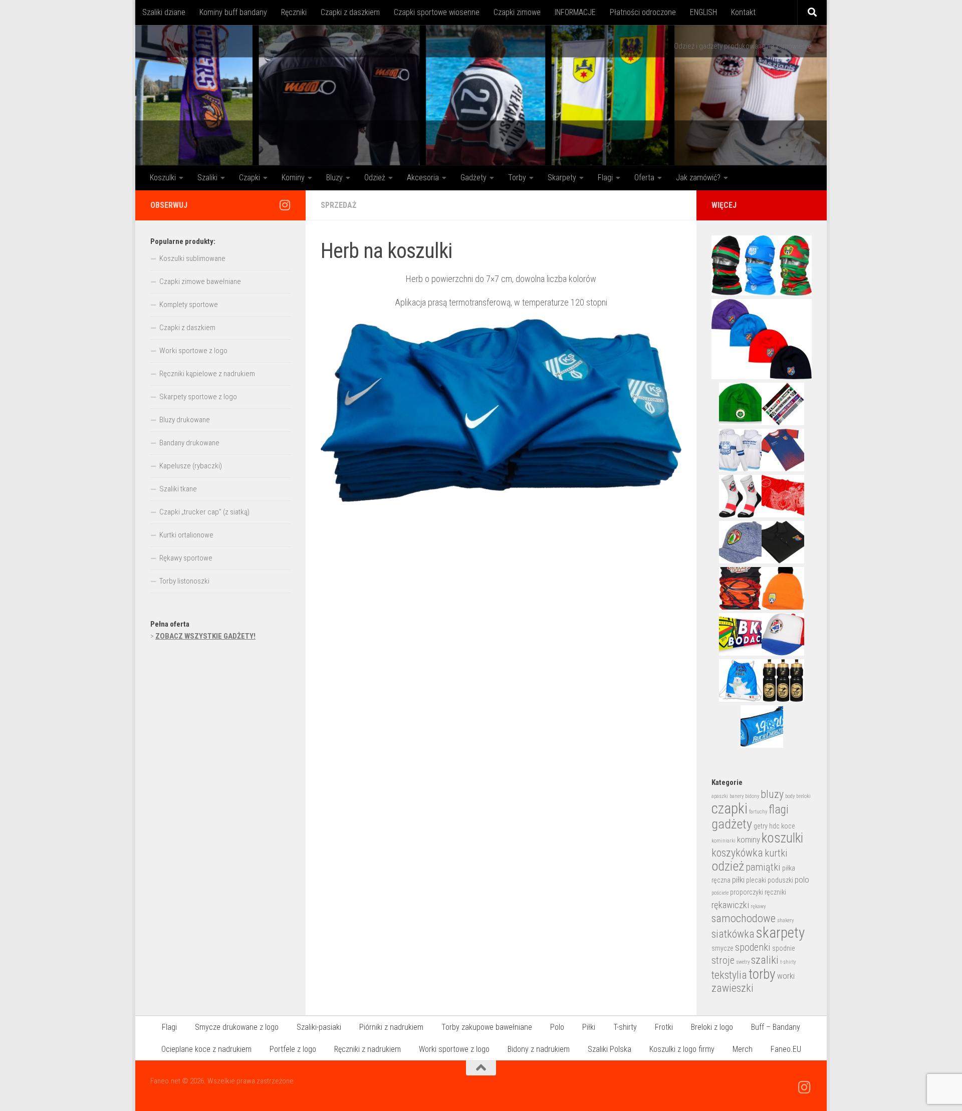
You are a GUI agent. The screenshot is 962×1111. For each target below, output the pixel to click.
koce (788, 826)
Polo (557, 1027)
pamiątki (763, 867)
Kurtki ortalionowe (186, 534)
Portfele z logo (293, 1049)
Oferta (644, 177)
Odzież (374, 177)
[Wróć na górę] (481, 1067)
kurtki (776, 853)
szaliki (765, 960)
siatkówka (733, 934)
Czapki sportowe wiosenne (436, 12)
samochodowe (743, 918)
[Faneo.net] (285, 205)
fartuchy (758, 811)
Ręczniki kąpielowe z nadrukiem (207, 373)
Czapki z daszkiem (350, 12)
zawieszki (732, 988)
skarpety (780, 932)
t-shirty (788, 962)
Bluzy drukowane (184, 419)
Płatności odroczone (643, 12)
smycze (722, 948)
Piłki (588, 1027)
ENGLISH (703, 12)
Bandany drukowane (189, 442)
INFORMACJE (575, 12)
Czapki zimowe (517, 12)
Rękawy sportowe (185, 558)
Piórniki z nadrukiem (391, 1027)
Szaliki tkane (178, 488)
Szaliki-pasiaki (319, 1027)
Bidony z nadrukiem (539, 1049)
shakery (785, 920)
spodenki (753, 947)
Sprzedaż (338, 205)
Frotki (664, 1027)
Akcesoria (423, 177)
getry (761, 826)
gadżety (731, 823)
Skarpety (562, 177)
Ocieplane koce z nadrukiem (206, 1049)
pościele (720, 893)
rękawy (758, 906)
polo (802, 880)
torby (762, 974)
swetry (743, 962)
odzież (727, 866)
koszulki (782, 838)
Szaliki (207, 177)
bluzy (772, 794)
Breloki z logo (712, 1027)
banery (737, 796)
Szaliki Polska (609, 1049)
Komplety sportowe (188, 304)
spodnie (783, 948)
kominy (748, 840)
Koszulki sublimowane (192, 258)
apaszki (719, 796)
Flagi (605, 177)
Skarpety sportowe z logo (198, 396)
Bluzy (334, 177)
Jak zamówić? (698, 177)
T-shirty (625, 1027)
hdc (774, 826)
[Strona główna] (481, 95)
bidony (752, 796)
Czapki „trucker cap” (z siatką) (204, 511)
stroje (723, 960)
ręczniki (775, 892)
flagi (779, 809)
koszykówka (737, 853)
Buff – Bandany (775, 1027)
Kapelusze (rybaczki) (190, 465)
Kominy (293, 177)
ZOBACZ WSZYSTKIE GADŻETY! (205, 636)
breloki (803, 796)
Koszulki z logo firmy (681, 1049)
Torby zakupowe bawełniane (486, 1027)
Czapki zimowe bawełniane (200, 281)
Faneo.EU (786, 1049)
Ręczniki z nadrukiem (367, 1049)
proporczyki (746, 892)
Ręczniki (294, 12)
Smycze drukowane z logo (237, 1027)
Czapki (249, 177)
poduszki (780, 880)
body (790, 796)
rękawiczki (730, 905)
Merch (743, 1049)
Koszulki (163, 177)
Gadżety (473, 177)
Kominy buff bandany (233, 12)
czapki (729, 808)
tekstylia (729, 975)
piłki (738, 880)
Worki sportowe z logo (193, 350)
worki (786, 976)
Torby (517, 177)
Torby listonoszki (184, 581)
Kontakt (743, 12)
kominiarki (723, 841)
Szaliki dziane (163, 12)
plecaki (756, 880)
